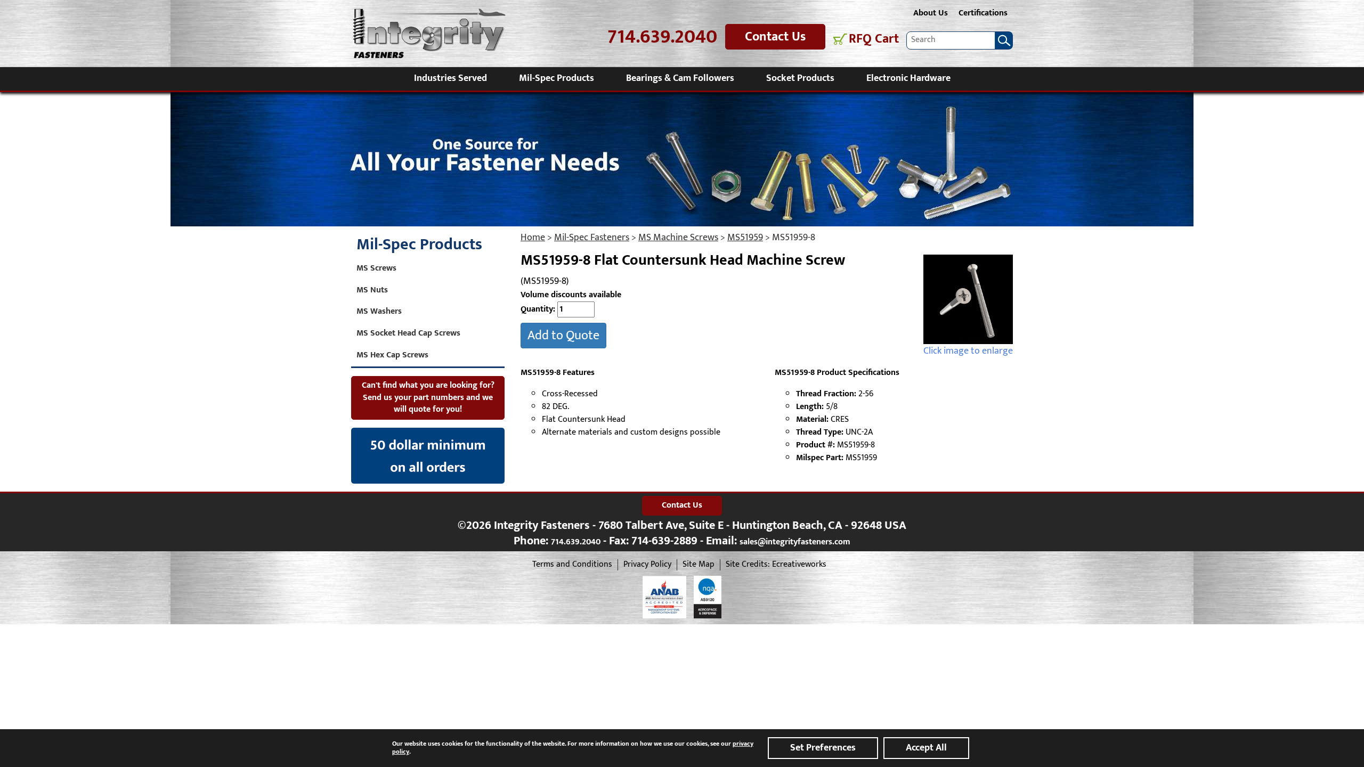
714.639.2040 (662, 37)
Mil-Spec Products (556, 78)
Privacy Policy (647, 564)
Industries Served (450, 78)
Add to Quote (563, 335)
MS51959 (745, 238)
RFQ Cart (874, 39)
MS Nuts (372, 290)
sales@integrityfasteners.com (795, 542)
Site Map (699, 564)
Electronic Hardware (908, 78)
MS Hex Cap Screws (392, 355)
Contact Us (775, 36)
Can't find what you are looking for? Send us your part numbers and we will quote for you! (428, 397)
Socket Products (800, 78)
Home (533, 238)
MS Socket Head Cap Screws (408, 333)
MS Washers (379, 311)
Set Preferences (823, 748)
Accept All (926, 748)
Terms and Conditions (572, 564)
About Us (930, 13)
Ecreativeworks (799, 564)
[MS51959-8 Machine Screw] (968, 299)
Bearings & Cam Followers (680, 78)
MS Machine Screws (678, 238)
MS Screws (376, 268)
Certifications (983, 13)
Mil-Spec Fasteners (591, 238)
